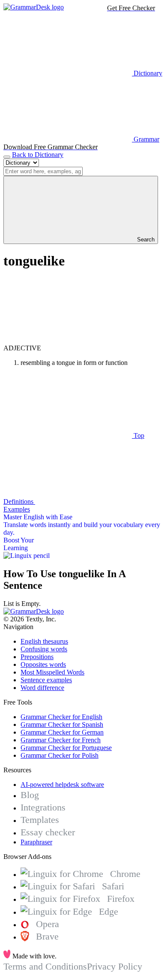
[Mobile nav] (6, 157)
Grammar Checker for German (62, 732)
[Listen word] (67, 340)
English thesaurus (44, 641)
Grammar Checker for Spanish (62, 724)
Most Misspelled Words (52, 672)
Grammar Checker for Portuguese (66, 747)
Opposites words (43, 664)
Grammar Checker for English (61, 716)
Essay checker (48, 832)
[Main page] (33, 7)
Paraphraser (36, 842)
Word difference (42, 687)
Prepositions (37, 656)
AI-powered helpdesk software (62, 784)
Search (145, 239)
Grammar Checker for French (61, 740)
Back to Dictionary (37, 154)
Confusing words (44, 649)
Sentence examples (46, 680)
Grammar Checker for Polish (59, 755)
